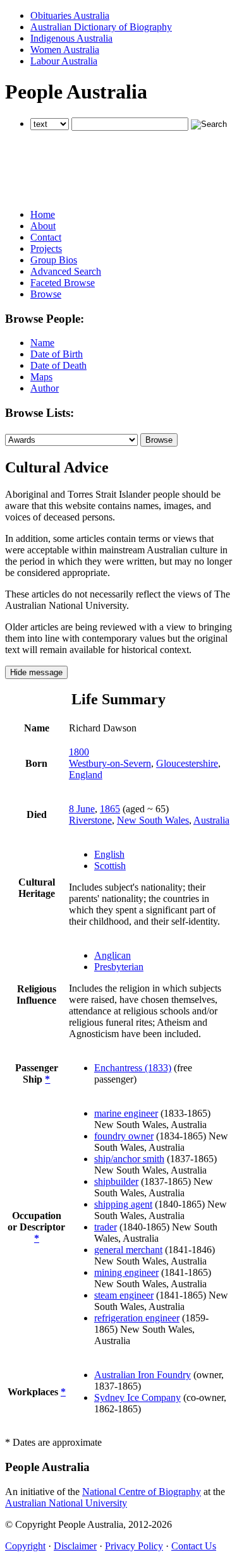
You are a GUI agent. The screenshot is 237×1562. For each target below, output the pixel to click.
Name (42, 342)
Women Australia (64, 49)
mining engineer (126, 1272)
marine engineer (126, 1113)
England (85, 774)
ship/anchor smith (129, 1158)
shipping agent (123, 1204)
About (43, 225)
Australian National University (66, 1503)
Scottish (110, 865)
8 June (82, 808)
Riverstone (90, 820)
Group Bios (53, 260)
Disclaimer (75, 1546)
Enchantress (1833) (132, 1067)
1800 (79, 752)
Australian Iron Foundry (142, 1374)
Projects (46, 248)
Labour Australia (63, 61)
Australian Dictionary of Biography (101, 26)
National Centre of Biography (141, 1491)
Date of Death (58, 365)
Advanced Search (65, 271)
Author (44, 388)
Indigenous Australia (71, 38)
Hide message (36, 672)
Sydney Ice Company (137, 1397)
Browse (45, 294)
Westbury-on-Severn (110, 763)
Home (42, 214)
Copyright (25, 1546)
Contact (45, 237)
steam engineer (124, 1295)
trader (105, 1227)
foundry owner (124, 1136)
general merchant (128, 1249)
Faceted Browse (62, 282)
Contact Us (193, 1546)
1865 (110, 808)
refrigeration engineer (136, 1318)
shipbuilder (116, 1181)
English (109, 854)
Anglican (112, 955)
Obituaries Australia (69, 15)
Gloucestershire (187, 763)
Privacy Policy (134, 1546)
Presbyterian (118, 966)
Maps (41, 376)
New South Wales (153, 820)
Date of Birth (56, 354)
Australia (211, 820)
